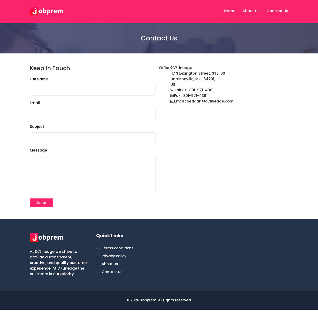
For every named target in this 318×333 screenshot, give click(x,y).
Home (229, 10)
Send (41, 202)
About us (110, 263)
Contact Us (277, 10)
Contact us (112, 271)
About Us (251, 10)
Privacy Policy (114, 256)
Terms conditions (118, 248)
